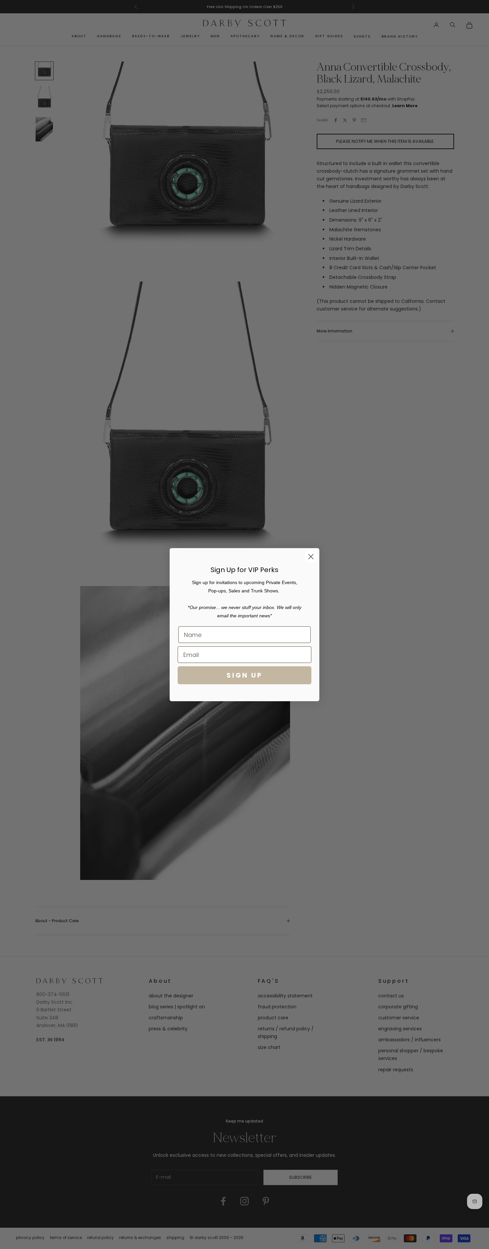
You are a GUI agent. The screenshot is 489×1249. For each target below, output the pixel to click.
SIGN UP (244, 675)
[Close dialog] (311, 556)
